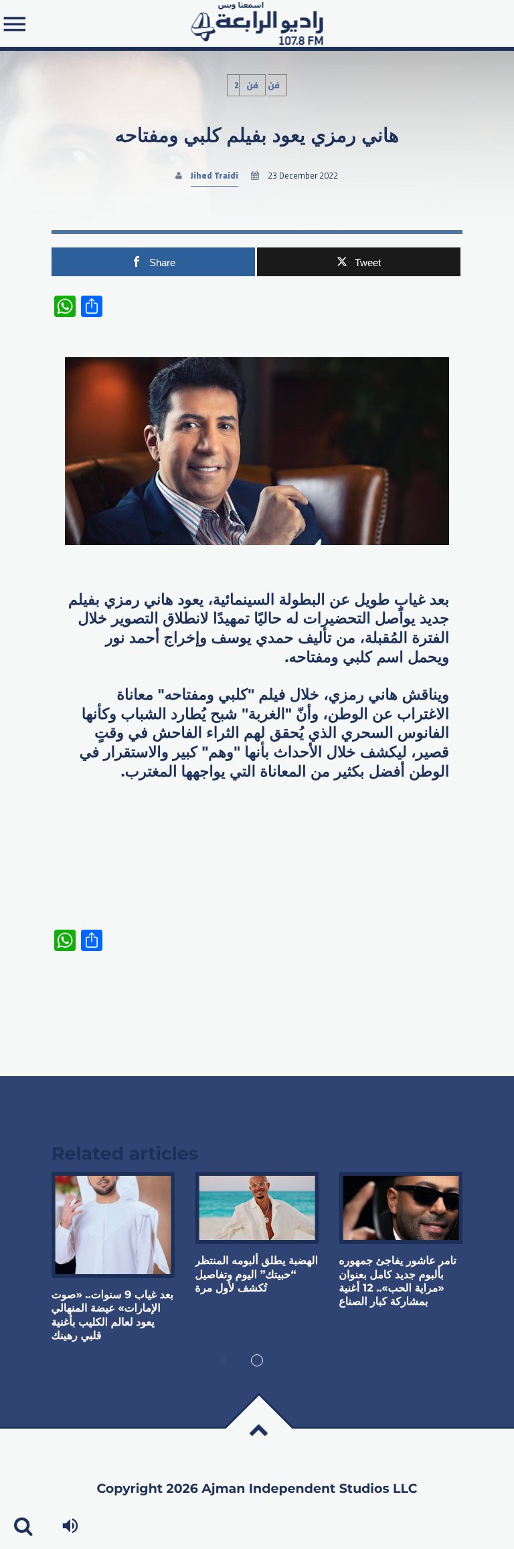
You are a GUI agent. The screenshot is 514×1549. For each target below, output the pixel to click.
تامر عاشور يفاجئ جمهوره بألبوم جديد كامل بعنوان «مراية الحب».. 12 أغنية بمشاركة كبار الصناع (397, 1281)
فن (252, 85)
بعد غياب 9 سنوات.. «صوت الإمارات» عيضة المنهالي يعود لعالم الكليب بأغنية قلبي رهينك (112, 1315)
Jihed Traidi (214, 175)
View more (113, 1225)
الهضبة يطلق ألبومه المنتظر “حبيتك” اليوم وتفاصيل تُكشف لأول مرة (257, 1275)
